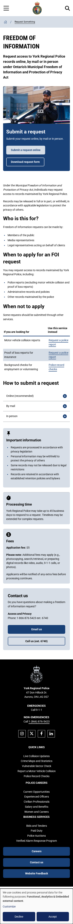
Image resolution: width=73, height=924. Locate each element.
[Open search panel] (67, 8)
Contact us (36, 862)
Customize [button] (9, 906)
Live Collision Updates (36, 756)
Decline (19, 916)
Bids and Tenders (36, 825)
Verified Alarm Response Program (36, 840)
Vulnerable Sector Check (36, 766)
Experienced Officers (36, 796)
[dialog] (36, 906)
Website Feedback (36, 873)
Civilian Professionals (36, 801)
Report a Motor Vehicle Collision (37, 771)
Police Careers (36, 782)
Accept (52, 916)
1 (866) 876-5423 (39, 721)
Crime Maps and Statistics (36, 761)
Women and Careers (36, 811)
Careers (36, 851)
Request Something (25, 21)
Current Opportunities (36, 791)
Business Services (36, 816)
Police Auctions (36, 835)
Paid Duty (36, 830)
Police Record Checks (36, 776)
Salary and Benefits (36, 806)
